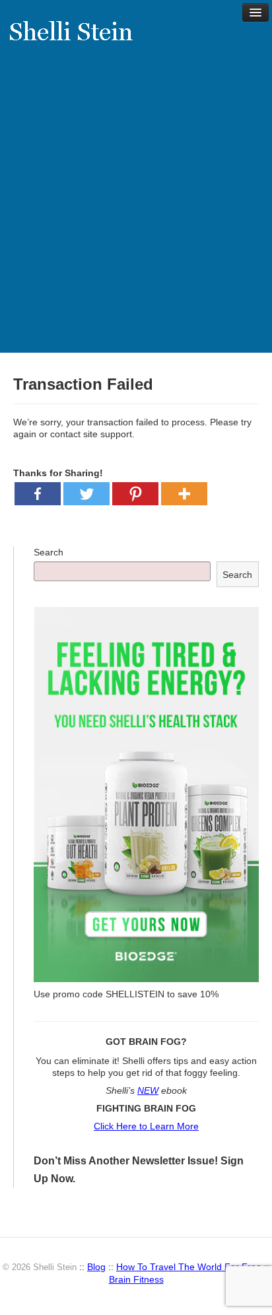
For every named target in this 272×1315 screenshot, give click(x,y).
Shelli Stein (79, 39)
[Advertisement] (136, 210)
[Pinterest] (135, 493)
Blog (96, 1267)
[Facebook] (38, 493)
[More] (184, 493)
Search (48, 552)
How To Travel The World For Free (188, 1267)
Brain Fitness (136, 1279)
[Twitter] (86, 493)
